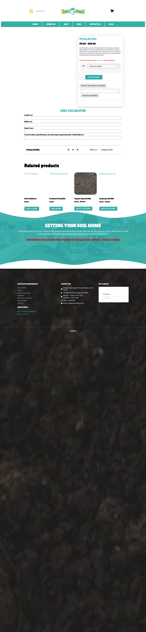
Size (83, 66)
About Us (50, 24)
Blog (111, 24)
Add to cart (93, 77)
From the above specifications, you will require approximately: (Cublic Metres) (54, 135)
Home (35, 24)
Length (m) (28, 115)
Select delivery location (93, 86)
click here (99, 60)
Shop (66, 24)
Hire (79, 24)
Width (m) (28, 122)
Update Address (89, 96)
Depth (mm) (29, 128)
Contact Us (95, 24)
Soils (111, 150)
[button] (68, 149)
